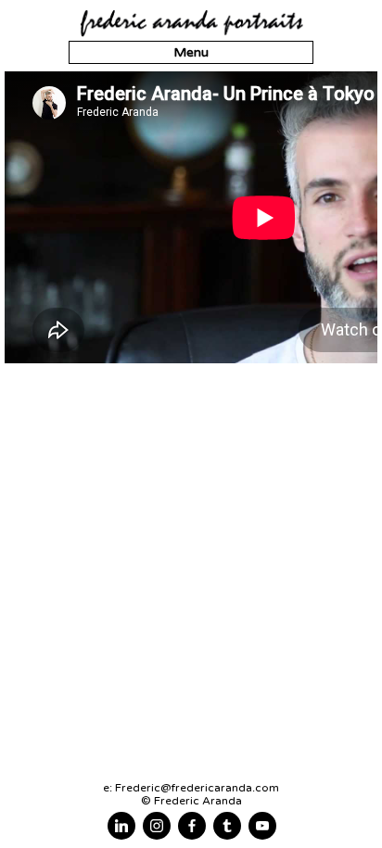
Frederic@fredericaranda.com (197, 787)
